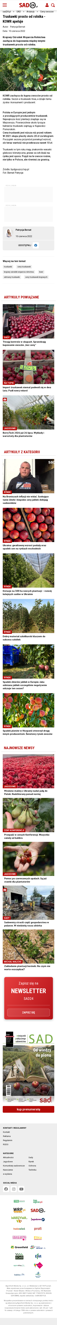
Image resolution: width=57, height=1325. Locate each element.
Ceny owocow (47, 11)
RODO (5, 1144)
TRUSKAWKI (8, 267)
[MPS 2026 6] (28, 1068)
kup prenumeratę (28, 1109)
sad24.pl (7, 11)
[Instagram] (14, 1189)
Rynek (31, 1161)
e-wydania (7, 1174)
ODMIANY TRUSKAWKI (12, 277)
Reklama (7, 1136)
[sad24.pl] (28, 5)
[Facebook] (36, 245)
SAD (19, 11)
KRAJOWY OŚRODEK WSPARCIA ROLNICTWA (19, 272)
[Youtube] (21, 1189)
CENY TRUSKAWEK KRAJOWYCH (36, 277)
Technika (32, 1170)
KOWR (41, 272)
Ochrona (32, 1166)
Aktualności (8, 1157)
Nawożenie (8, 1170)
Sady (31, 1157)
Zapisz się (28, 1012)
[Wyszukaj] (53, 5)
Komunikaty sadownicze (14, 1166)
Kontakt (6, 1132)
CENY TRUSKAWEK (24, 267)
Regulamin (7, 1140)
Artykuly (31, 11)
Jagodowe (8, 1161)
